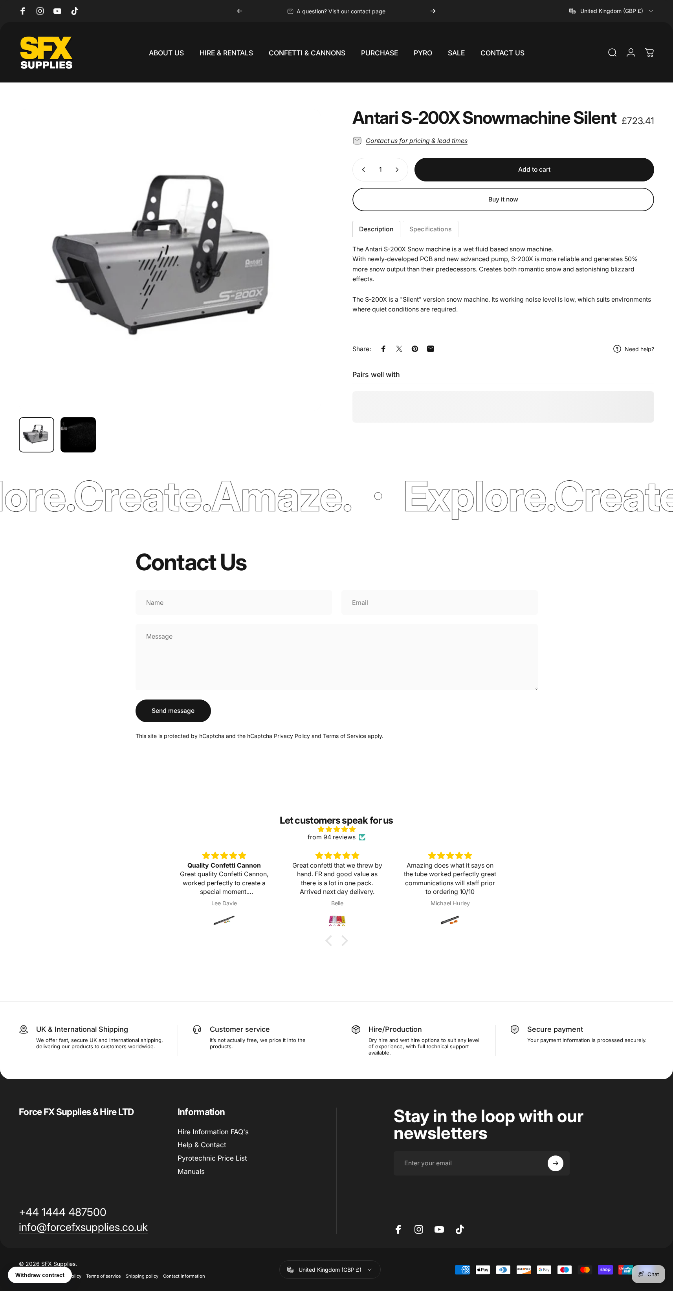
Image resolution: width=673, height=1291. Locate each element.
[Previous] (239, 11)
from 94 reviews (332, 837)
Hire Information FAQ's (213, 1132)
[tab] (376, 229)
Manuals (191, 1171)
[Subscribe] (555, 1163)
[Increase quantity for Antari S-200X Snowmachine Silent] (399, 169)
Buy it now (503, 199)
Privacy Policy (292, 735)
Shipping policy (142, 1276)
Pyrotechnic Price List (212, 1158)
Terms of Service (344, 735)
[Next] (433, 11)
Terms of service (103, 1276)
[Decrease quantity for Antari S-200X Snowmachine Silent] (362, 169)
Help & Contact (202, 1145)
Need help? (639, 349)
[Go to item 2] (78, 434)
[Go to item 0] (36, 434)
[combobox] (611, 11)
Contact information (184, 1276)
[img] (336, 829)
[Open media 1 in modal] (170, 260)
